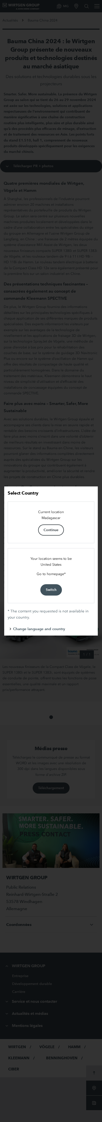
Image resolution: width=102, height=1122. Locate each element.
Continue (51, 530)
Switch (51, 589)
